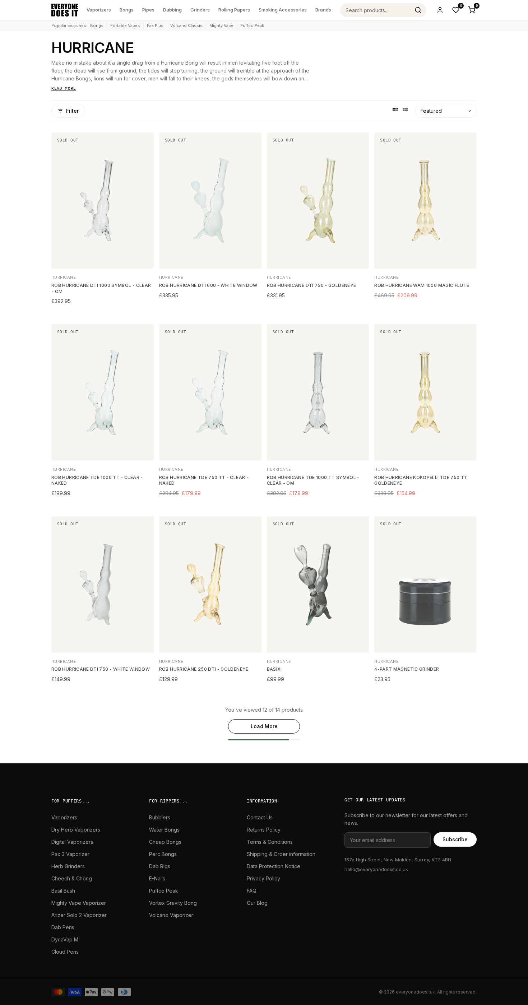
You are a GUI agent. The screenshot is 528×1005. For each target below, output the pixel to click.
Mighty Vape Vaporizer (78, 903)
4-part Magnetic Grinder (406, 669)
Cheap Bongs (165, 842)
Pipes (148, 10)
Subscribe (455, 839)
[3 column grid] (405, 110)
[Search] (418, 10)
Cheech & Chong (71, 878)
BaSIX (274, 669)
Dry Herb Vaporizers (75, 830)
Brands (323, 10)
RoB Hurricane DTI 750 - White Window (100, 669)
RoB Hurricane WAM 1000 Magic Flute (421, 285)
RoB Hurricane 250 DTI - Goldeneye (204, 669)
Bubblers (159, 817)
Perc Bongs (163, 854)
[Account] (440, 10)
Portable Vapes (125, 25)
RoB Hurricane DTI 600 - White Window (208, 285)
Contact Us (260, 817)
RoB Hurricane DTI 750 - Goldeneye (311, 285)
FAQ (251, 891)
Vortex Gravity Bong (173, 903)
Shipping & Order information (281, 854)
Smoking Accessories (283, 10)
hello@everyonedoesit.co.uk (376, 869)
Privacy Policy (263, 878)
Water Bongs (164, 830)
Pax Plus (155, 25)
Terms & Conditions (270, 842)
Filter (72, 111)
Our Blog (257, 903)
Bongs (127, 10)
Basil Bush (63, 891)
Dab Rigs (159, 866)
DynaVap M (64, 939)
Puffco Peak (252, 25)
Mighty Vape (221, 25)
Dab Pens (62, 927)
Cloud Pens (65, 952)
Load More (264, 726)
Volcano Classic (186, 25)
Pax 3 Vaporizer (70, 854)
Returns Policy (264, 830)
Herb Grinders (68, 866)
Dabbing (172, 10)
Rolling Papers (234, 10)
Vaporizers (99, 10)
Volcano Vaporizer (171, 915)
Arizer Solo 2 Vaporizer (79, 915)
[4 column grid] (395, 110)
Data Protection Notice (273, 866)
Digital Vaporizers (72, 842)
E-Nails (157, 878)
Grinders (200, 10)
